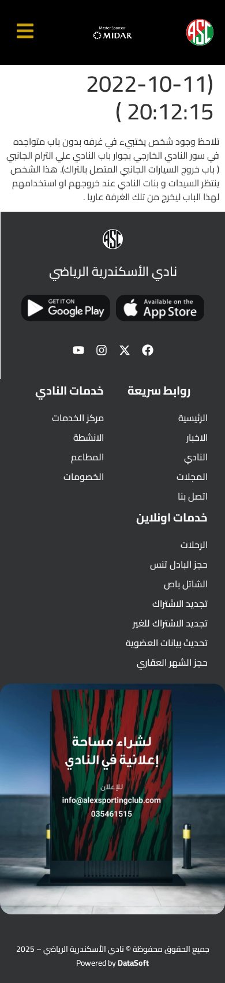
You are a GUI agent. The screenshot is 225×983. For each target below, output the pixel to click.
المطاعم (87, 457)
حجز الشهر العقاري (172, 662)
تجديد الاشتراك (180, 603)
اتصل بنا (193, 496)
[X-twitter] (124, 350)
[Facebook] (147, 350)
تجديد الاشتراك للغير (170, 623)
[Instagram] (101, 350)
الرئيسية (193, 417)
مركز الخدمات (78, 417)
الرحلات (194, 544)
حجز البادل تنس (179, 564)
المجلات (192, 476)
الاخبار (197, 437)
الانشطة (88, 437)
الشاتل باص (186, 583)
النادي (196, 457)
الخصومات (83, 476)
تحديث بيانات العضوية (167, 642)
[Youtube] (78, 350)
